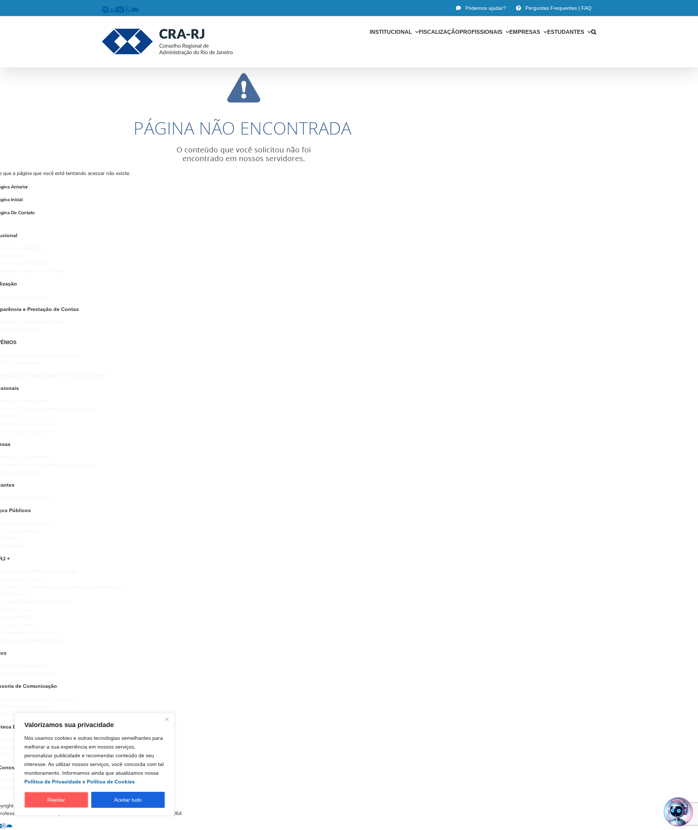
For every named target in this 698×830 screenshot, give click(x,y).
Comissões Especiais (25, 263)
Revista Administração (26, 706)
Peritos (9, 416)
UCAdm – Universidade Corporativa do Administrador (62, 587)
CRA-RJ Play (16, 609)
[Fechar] (167, 719)
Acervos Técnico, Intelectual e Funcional (47, 408)
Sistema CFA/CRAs (23, 248)
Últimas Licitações (21, 329)
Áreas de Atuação (21, 472)
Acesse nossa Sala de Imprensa (38, 699)
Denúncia (12, 538)
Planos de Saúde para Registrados (41, 355)
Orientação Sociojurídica (29, 632)
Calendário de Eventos (27, 673)
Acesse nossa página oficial (32, 322)
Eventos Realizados (23, 666)
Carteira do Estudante (26, 497)
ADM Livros (14, 594)
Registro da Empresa (25, 457)
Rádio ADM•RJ (18, 617)
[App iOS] (4, 826)
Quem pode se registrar (28, 424)
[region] (94, 764)
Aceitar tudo (128, 800)
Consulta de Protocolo (26, 523)
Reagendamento (20, 531)
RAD (6, 755)
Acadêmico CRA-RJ (23, 579)
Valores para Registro (26, 431)
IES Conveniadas (20, 363)
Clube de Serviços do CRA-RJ (35, 602)
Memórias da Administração (33, 640)
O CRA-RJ (13, 256)
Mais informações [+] (25, 296)
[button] (593, 31)
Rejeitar (56, 800)
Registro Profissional (24, 401)
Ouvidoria (12, 546)
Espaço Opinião (19, 625)
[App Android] (9, 826)
